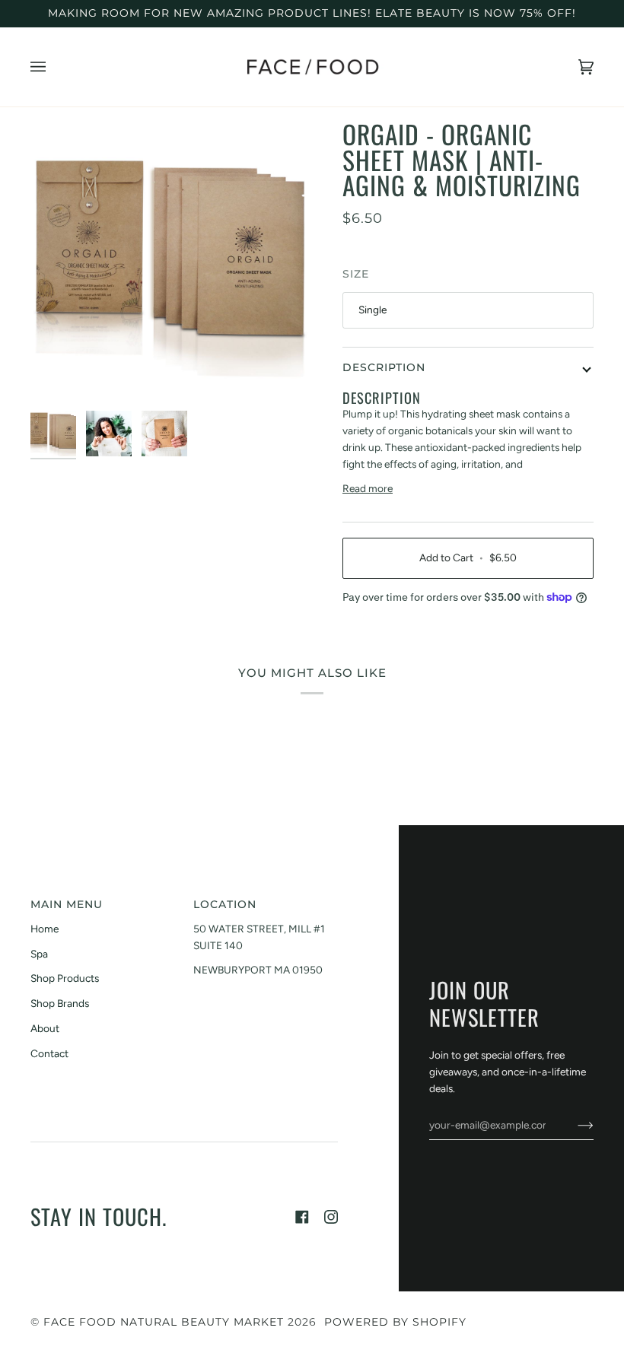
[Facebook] (302, 1217)
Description (383, 367)
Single (372, 309)
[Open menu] (53, 66)
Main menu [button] (66, 904)
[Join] (573, 1125)
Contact (49, 1053)
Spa (39, 954)
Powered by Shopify (395, 1322)
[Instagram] (331, 1217)
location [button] (224, 904)
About (44, 1028)
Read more (367, 488)
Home (44, 929)
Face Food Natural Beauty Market (163, 1322)
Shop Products (64, 978)
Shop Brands (59, 1003)
